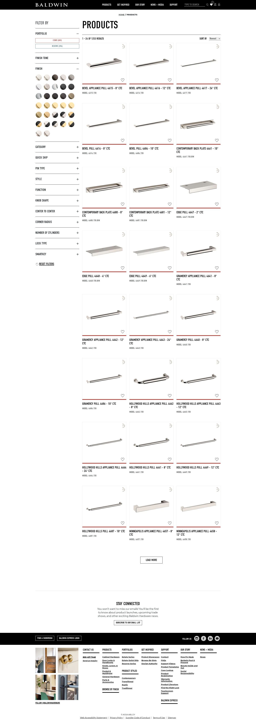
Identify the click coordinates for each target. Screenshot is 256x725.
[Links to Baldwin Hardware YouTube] (217, 638)
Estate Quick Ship (130, 660)
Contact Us (88, 649)
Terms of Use (159, 718)
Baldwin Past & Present (188, 661)
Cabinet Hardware (111, 657)
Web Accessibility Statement (93, 718)
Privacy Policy (116, 718)
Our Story (140, 4)
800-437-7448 (89, 657)
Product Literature (169, 684)
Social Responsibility (187, 672)
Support (173, 4)
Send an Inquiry (90, 661)
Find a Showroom (44, 638)
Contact (164, 657)
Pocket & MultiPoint (107, 672)
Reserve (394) (57, 46)
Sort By (203, 38)
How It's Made (187, 657)
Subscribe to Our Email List (128, 622)
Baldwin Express (169, 700)
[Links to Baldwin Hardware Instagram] (196, 638)
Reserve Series (129, 664)
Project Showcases (150, 657)
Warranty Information (167, 680)
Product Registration (167, 674)
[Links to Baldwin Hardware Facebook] (203, 638)
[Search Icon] (207, 4)
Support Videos (168, 664)
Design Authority (149, 664)
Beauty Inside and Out (189, 667)
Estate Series (128, 657)
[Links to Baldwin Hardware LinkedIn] (210, 638)
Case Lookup (167, 670)
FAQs (163, 660)
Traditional (127, 688)
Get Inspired (123, 4)
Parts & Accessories (108, 681)
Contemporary (129, 678)
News (202, 657)
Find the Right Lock (170, 688)
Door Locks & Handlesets (108, 661)
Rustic (125, 685)
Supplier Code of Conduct (138, 718)
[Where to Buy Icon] (215, 5)
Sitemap (172, 718)
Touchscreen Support (167, 692)
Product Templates (170, 667)
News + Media (157, 4)
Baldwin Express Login (69, 638)
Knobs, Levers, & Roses (110, 667)
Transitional (127, 681)
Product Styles (129, 670)
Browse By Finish (110, 689)
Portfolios (127, 649)
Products (106, 4)
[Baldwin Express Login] (219, 5)
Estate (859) (57, 40)
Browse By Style (149, 660)
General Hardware (111, 677)
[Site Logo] (51, 5)
